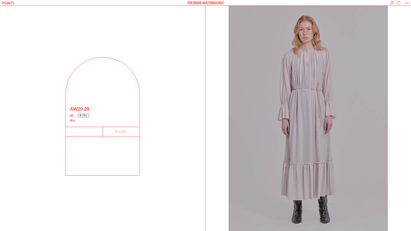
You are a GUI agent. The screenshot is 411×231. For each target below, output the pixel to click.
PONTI (8, 3)
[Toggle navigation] (407, 3)
